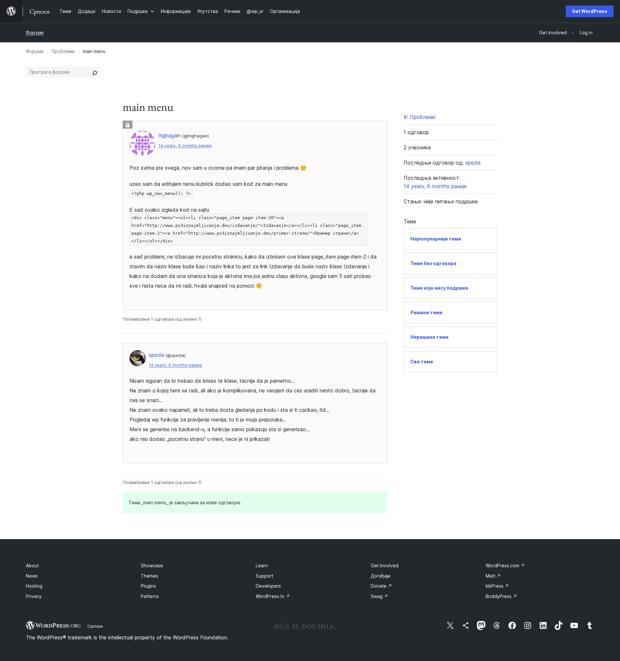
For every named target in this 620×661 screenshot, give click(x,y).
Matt (493, 576)
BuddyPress (501, 596)
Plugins (148, 586)
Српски (95, 626)
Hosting (34, 586)
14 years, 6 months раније (185, 145)
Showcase (152, 565)
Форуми (35, 32)
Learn (262, 565)
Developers (268, 586)
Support (264, 576)
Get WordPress (589, 11)
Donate (381, 586)
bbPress (497, 586)
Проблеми (63, 51)
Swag (379, 596)
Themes (149, 576)
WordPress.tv (273, 596)
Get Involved (384, 565)
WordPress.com (505, 565)
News (32, 576)
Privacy (34, 596)
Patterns (150, 596)
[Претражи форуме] (94, 72)
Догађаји (380, 576)
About (32, 565)
